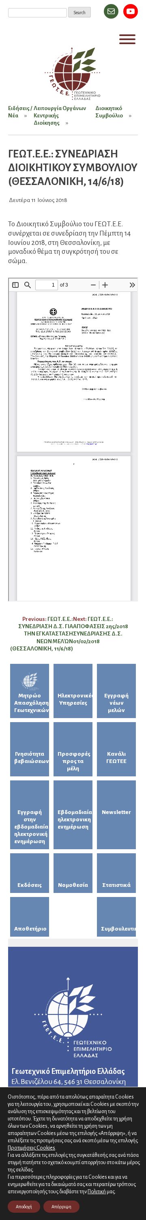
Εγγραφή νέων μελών (116, 703)
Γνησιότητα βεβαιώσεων (31, 757)
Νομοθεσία (73, 885)
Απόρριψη (61, 1206)
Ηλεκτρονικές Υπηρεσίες (75, 699)
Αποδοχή (24, 1206)
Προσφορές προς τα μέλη (74, 761)
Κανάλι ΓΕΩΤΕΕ (116, 757)
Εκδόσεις (29, 885)
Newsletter (116, 812)
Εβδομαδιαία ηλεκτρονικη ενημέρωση (75, 819)
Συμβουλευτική (118, 929)
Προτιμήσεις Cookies (31, 1148)
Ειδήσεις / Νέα (20, 112)
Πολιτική (97, 1191)
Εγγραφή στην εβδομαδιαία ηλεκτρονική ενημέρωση (31, 826)
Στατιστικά (116, 885)
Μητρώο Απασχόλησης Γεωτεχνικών (31, 703)
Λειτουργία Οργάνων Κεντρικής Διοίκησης (60, 115)
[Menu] (127, 39)
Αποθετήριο (30, 929)
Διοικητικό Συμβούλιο (109, 112)
